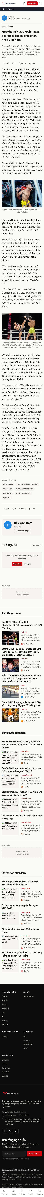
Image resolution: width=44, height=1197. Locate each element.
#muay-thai (8, 484)
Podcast (5, 1036)
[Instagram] (16, 1130)
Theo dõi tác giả (23, 531)
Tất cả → (10, 9)
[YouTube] (10, 1130)
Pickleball (5, 1008)
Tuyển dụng (6, 1068)
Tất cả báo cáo (28, 997)
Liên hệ (4, 1064)
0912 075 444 (10, 1116)
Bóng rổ (4, 1000)
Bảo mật (5, 1076)
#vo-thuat (7, 489)
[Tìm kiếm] (24, 3)
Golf (3, 1013)
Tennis (4, 1005)
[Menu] (40, 3)
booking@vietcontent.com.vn (15, 1112)
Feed (25, 1036)
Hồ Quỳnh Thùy (14, 19)
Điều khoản (6, 1072)
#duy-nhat (7, 493)
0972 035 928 (24, 1116)
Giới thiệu (5, 1060)
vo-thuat (4, 26)
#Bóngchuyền (25, 888)
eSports (4, 1021)
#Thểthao (24, 632)
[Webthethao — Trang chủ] (8, 3)
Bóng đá (5, 997)
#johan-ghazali (23, 493)
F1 (2, 1016)
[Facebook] (4, 1130)
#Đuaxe (23, 685)
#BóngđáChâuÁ (26, 799)
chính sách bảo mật (23, 1159)
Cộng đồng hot (28, 1044)
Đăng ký (28, 564)
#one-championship (24, 489)
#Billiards (24, 659)
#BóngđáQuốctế (26, 775)
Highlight (26, 1040)
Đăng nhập (32, 3)
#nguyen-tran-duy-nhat (27, 484)
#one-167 (7, 498)
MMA (11, 26)
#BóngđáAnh (25, 751)
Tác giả (25, 1048)
